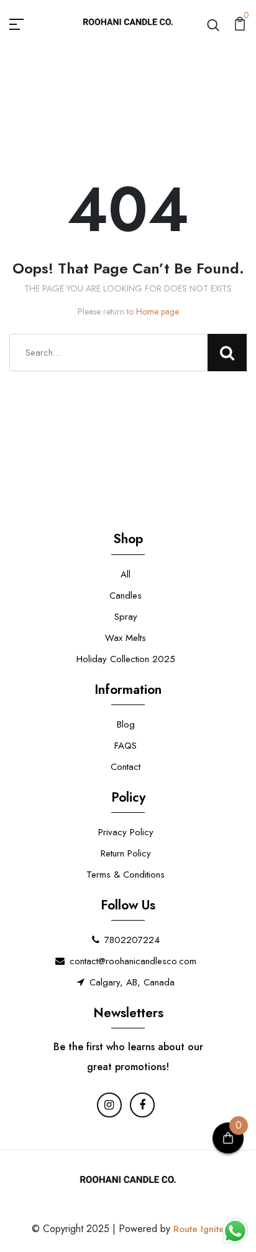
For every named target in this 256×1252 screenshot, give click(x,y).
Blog (126, 724)
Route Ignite (198, 1229)
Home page (157, 311)
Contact (125, 767)
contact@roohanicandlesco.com (133, 961)
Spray (125, 617)
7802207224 (132, 940)
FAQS (125, 745)
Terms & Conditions (125, 874)
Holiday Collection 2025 (125, 659)
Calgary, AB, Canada (132, 982)
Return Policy (126, 853)
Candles (125, 595)
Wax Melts (125, 638)
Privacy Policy (125, 832)
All (125, 574)
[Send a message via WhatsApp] (235, 1231)
